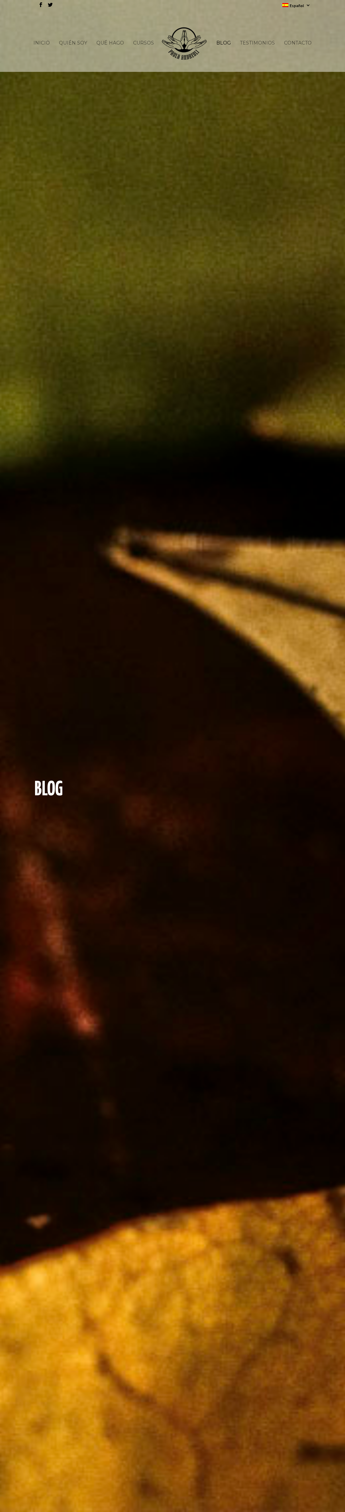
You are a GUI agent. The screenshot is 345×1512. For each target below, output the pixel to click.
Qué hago (110, 43)
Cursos (143, 43)
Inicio (41, 43)
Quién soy (73, 43)
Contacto (298, 43)
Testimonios (257, 43)
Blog (223, 43)
